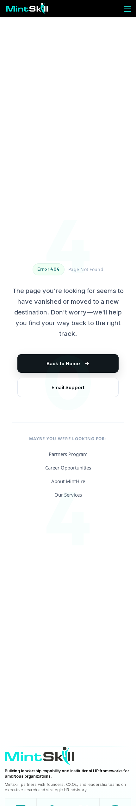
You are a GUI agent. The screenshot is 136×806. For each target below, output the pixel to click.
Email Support (68, 387)
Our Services (68, 495)
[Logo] (27, 8)
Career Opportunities (68, 467)
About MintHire (68, 481)
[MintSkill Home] (39, 757)
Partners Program (68, 454)
